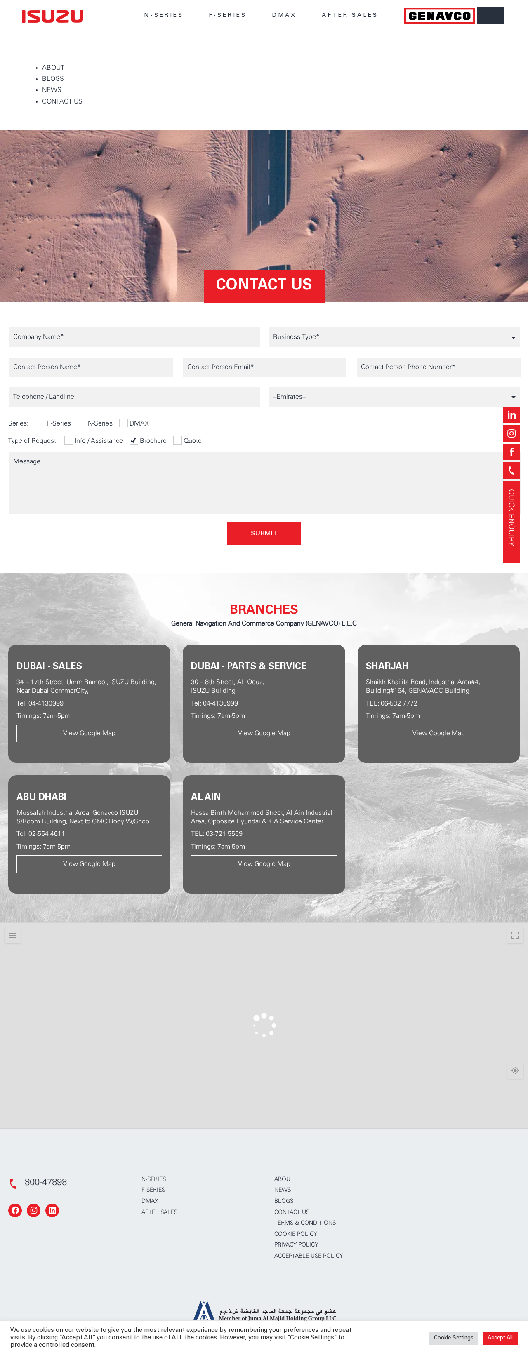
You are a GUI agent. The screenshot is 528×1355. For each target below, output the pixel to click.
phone (511, 470)
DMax (284, 16)
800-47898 (46, 1182)
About (284, 1179)
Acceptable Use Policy (308, 1256)
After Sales (350, 16)
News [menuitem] (51, 90)
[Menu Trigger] (490, 15)
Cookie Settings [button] (454, 1338)
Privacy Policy (296, 1245)
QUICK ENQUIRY (511, 517)
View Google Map (89, 733)
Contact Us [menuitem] (62, 101)
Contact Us (291, 1212)
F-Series (228, 16)
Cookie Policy (295, 1234)
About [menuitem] (53, 67)
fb (511, 452)
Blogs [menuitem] (53, 78)
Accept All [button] (500, 1338)
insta (511, 433)
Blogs (283, 1201)
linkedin (511, 415)
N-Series (164, 16)
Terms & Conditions (305, 1223)
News (282, 1190)
